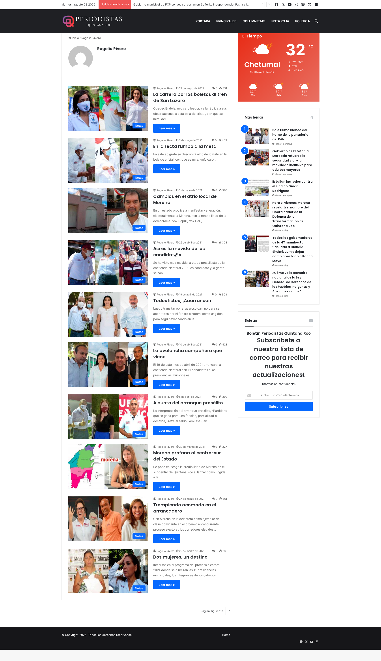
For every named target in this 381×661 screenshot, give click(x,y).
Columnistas (254, 21)
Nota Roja (280, 21)
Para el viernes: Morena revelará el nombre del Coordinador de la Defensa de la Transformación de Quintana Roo (291, 214)
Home (226, 635)
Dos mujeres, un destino (180, 557)
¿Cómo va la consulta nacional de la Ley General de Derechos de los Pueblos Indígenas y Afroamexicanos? (291, 282)
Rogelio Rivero (111, 48)
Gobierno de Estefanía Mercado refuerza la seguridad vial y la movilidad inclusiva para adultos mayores (292, 160)
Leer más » (167, 128)
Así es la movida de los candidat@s (179, 251)
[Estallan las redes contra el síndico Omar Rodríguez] (257, 187)
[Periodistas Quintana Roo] (92, 21)
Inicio (75, 38)
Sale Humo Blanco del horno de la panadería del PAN (290, 134)
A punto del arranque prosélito (188, 403)
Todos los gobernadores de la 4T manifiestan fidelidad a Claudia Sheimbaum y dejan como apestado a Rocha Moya (292, 249)
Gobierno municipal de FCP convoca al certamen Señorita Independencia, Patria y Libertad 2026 (199, 4)
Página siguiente (212, 611)
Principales (226, 21)
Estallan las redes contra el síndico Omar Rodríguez (292, 186)
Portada (203, 21)
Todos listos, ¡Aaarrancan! (183, 300)
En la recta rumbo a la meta (185, 146)
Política (302, 21)
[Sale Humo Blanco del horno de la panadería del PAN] (257, 136)
